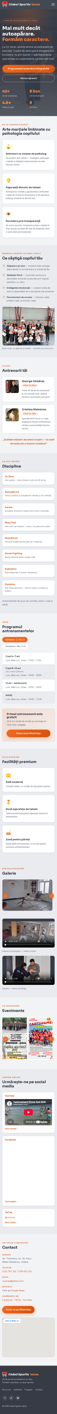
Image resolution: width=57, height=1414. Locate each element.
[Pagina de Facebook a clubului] (4, 1397)
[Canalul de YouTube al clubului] (17, 1397)
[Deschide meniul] (53, 4)
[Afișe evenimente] (28, 1039)
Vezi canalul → (12, 1128)
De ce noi (6, 1390)
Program (28, 1390)
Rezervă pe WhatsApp (28, 733)
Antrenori (18, 1390)
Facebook (7, 1300)
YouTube (27, 1300)
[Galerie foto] (28, 895)
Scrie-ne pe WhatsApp (18, 1309)
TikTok (17, 1300)
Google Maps (18, 1290)
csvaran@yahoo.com (13, 1281)
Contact (38, 1390)
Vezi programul (28, 78)
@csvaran (10, 1217)
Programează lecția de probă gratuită (28, 68)
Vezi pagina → (11, 1201)
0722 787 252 (9, 1271)
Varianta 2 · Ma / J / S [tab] (15, 646)
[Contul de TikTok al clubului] (11, 1397)
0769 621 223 (25, 1271)
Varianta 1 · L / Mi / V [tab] (15, 640)
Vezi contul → (11, 1222)
